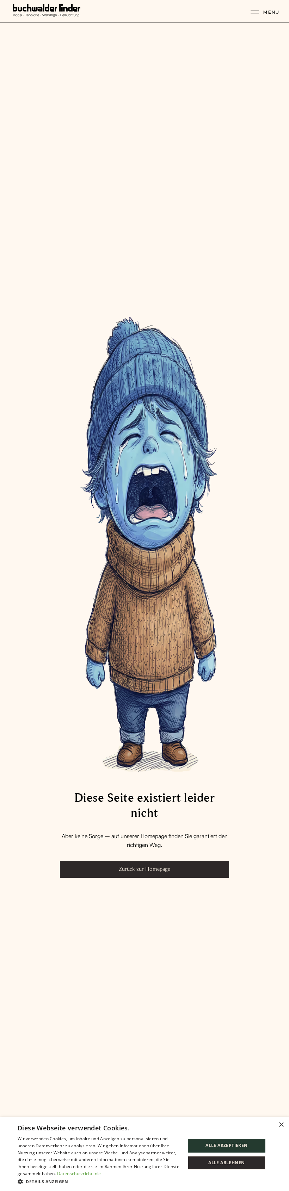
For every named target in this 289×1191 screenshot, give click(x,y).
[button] (99, 1181)
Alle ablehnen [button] (226, 1163)
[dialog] (144, 1154)
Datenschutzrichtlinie (79, 1174)
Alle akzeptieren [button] (226, 1145)
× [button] (281, 1125)
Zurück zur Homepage (144, 869)
